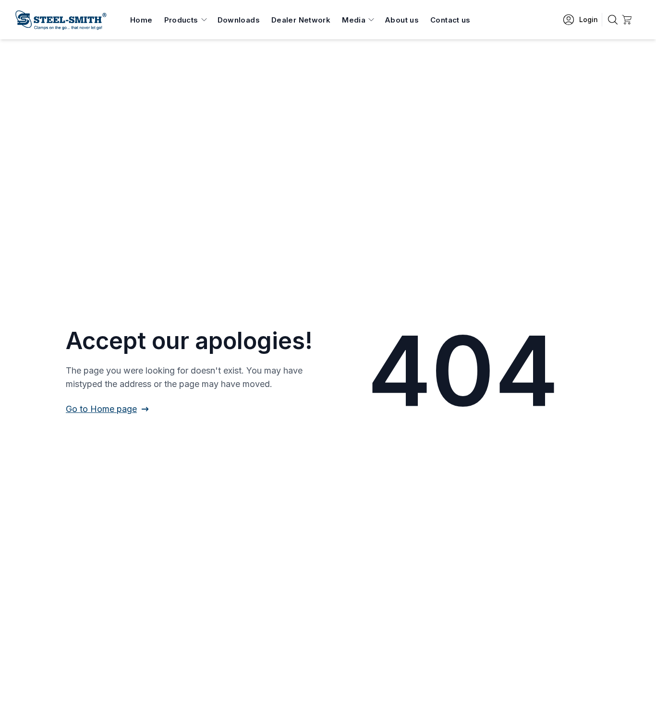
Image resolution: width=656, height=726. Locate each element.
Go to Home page (101, 409)
